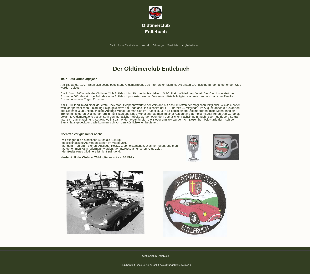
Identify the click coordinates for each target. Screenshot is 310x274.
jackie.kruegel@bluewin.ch (174, 265)
